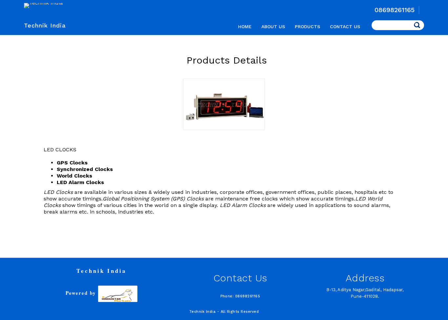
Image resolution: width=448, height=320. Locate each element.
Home (245, 26)
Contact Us (345, 26)
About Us (273, 26)
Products (307, 26)
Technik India (45, 25)
